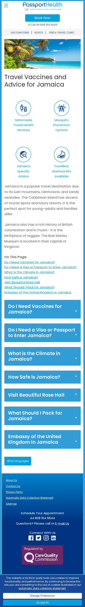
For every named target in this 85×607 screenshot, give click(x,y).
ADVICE (38, 32)
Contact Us (13, 486)
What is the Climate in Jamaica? (29, 272)
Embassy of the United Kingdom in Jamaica (37, 292)
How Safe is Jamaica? (21, 277)
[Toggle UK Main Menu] (6, 5)
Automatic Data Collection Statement (29, 498)
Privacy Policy (14, 492)
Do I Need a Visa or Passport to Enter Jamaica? (40, 267)
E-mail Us (62, 523)
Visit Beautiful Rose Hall (22, 282)
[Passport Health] (42, 9)
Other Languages (18, 461)
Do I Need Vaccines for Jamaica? (29, 262)
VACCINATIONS (20, 32)
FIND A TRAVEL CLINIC (61, 32)
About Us (11, 480)
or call (42, 24)
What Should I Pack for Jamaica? (29, 287)
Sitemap (11, 504)
